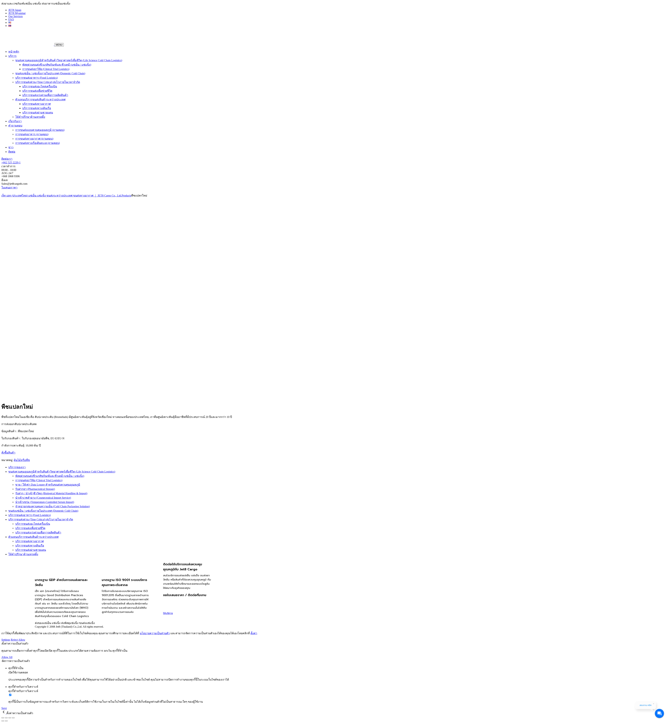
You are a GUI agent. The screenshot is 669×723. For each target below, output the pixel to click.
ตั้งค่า (254, 633)
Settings (5, 639)
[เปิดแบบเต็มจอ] (6, 717)
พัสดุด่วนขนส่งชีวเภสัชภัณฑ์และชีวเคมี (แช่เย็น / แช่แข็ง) (56, 64)
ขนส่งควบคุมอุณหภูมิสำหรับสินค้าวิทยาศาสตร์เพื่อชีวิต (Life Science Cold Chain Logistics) (68, 60)
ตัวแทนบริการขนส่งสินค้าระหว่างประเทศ (40, 99)
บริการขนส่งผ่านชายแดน (37, 112)
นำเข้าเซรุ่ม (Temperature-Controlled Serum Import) (44, 502)
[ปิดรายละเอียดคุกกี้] (3, 713)
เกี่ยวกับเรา (15, 121)
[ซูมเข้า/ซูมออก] (2, 717)
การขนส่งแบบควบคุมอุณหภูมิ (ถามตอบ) (39, 129)
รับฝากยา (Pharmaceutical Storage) (35, 489)
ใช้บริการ (168, 613)
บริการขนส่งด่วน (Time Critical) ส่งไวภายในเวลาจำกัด (47, 82)
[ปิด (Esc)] (13, 717)
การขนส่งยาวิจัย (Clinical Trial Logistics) (45, 69)
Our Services (15, 16)
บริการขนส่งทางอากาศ (36, 103)
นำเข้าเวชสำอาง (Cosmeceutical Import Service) (43, 497)
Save (4, 708)
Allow (21, 639)
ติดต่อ (11, 151)
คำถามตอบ (15, 125)
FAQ (11, 19)
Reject (14, 639)
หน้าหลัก (13, 51)
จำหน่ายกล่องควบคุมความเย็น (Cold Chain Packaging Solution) (52, 506)
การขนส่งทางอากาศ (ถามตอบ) (34, 138)
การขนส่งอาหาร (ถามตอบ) (31, 134)
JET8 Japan (14, 10)
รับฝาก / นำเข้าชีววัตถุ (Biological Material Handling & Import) (51, 493)
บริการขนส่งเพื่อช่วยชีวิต (37, 90)
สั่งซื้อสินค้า (8, 452)
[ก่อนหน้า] (2, 720)
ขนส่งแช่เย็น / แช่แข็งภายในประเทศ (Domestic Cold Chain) (50, 73)
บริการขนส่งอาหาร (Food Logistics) (36, 77)
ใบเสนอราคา (9, 187)
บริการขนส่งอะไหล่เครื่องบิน (39, 86)
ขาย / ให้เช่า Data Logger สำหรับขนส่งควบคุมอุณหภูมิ (47, 484)
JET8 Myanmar (17, 13)
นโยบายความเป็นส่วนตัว (155, 633)
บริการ (12, 55)
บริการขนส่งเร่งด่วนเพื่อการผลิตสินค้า (45, 95)
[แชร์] (9, 717)
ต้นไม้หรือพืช (22, 460)
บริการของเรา (17, 467)
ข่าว (10, 147)
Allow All (6, 657)
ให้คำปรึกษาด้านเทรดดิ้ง (30, 116)
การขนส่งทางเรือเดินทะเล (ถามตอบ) (37, 143)
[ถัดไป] (6, 720)
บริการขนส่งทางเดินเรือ (36, 108)
